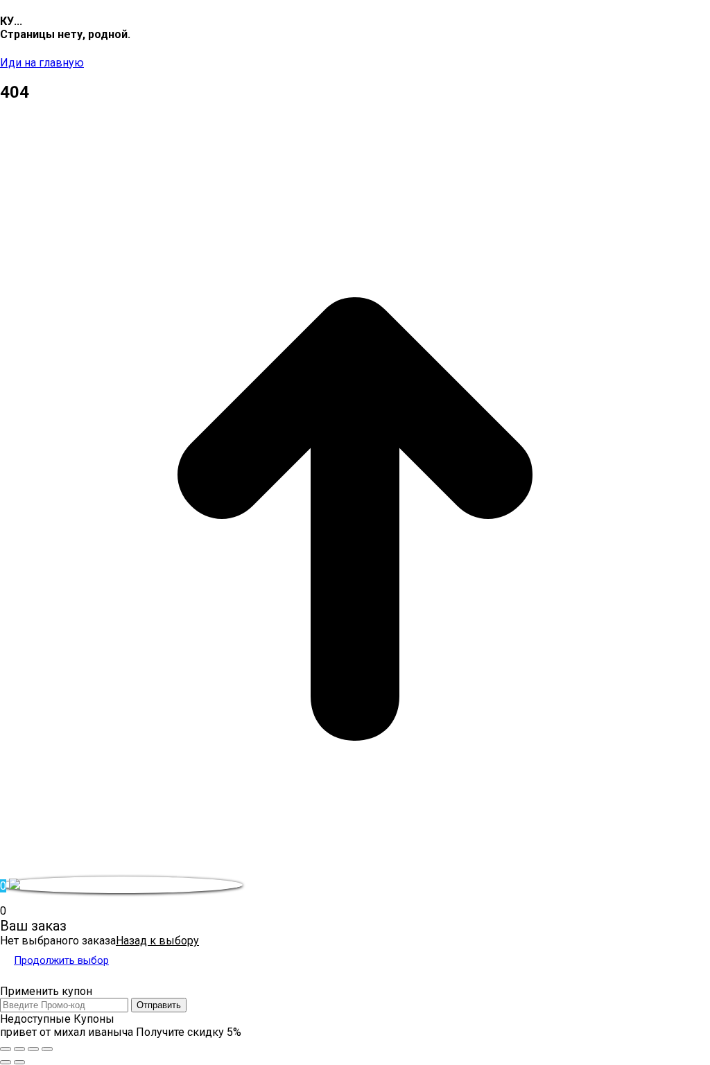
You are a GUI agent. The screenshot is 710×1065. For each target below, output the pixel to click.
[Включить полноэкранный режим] (33, 1049)
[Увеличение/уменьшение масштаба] (47, 1049)
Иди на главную (42, 62)
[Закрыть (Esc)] (5, 1049)
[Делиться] (19, 1049)
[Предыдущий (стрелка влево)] (5, 1062)
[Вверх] (355, 870)
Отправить (159, 1005)
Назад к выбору (157, 940)
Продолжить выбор (61, 960)
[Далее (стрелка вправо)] (19, 1062)
